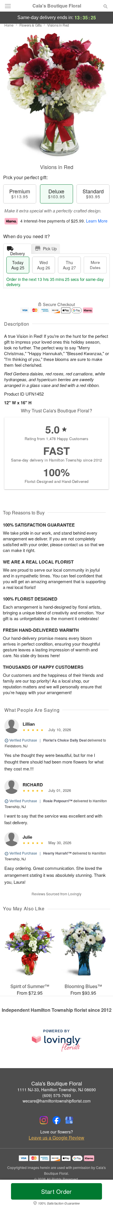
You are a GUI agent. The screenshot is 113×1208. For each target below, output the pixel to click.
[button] (100, 1195)
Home (9, 25)
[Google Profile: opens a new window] (69, 1120)
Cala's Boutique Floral (56, 5)
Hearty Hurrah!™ (57, 853)
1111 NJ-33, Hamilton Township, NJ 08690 (56, 1089)
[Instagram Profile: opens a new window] (44, 1120)
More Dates (95, 265)
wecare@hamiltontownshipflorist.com (57, 1101)
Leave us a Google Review (56, 1138)
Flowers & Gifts (30, 25)
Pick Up (50, 248)
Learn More (96, 221)
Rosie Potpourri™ (57, 800)
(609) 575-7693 (56, 1095)
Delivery (17, 252)
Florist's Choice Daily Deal (65, 740)
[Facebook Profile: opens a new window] (56, 1120)
